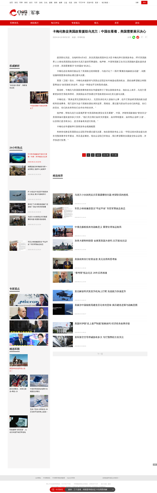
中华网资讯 (46, 478)
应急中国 (90, 2)
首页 (11, 2)
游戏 (40, 2)
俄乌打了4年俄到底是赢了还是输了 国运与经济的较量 (38, 205)
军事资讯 (14, 23)
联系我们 (68, 487)
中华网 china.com (19, 13)
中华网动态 (102, 487)
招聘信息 (75, 487)
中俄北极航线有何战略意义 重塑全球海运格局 (98, 227)
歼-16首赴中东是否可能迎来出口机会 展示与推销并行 (38, 193)
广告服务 (62, 487)
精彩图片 (34, 23)
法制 (75, 2)
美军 (117, 23)
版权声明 (82, 487)
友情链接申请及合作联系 (111, 478)
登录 (144, 2)
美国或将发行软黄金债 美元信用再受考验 (96, 259)
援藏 (50, 2)
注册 (137, 2)
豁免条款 (88, 487)
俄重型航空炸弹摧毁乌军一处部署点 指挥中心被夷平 (37, 168)
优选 (70, 2)
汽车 (35, 2)
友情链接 (95, 487)
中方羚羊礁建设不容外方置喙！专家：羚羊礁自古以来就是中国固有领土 (37, 155)
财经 (26, 2)
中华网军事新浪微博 (58, 478)
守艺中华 (82, 2)
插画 (55, 2)
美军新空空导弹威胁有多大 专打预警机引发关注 (99, 337)
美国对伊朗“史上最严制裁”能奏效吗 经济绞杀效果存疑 (102, 323)
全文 (98, 155)
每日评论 (55, 23)
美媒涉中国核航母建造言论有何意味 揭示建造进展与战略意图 (106, 305)
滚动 (137, 23)
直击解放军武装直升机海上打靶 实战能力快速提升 (100, 291)
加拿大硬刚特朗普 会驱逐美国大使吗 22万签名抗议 (101, 240)
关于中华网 (54, 487)
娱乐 (31, 2)
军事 (21, 2)
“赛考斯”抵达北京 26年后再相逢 (91, 273)
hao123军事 (71, 478)
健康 (60, 2)
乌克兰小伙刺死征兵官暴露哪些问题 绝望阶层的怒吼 (37, 218)
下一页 (114, 155)
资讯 (16, 2)
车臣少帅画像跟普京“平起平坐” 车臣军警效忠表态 (38, 243)
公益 (65, 2)
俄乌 (96, 23)
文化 (45, 2)
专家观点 (75, 23)
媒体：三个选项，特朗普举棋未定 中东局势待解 (87, 489)
